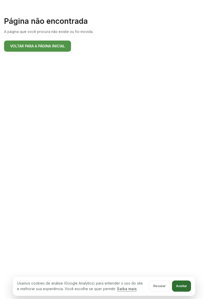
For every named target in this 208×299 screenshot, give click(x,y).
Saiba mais (127, 289)
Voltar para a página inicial (37, 46)
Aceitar (181, 286)
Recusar (159, 286)
